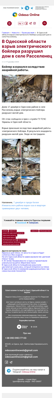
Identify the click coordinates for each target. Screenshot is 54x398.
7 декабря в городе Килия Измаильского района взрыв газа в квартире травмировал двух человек (24, 205)
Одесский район (9, 237)
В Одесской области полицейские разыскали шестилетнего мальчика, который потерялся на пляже (25, 266)
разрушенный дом (9, 240)
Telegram (33, 222)
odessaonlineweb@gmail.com (21, 350)
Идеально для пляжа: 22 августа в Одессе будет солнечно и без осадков (23, 254)
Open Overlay (9, 23)
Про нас (27, 333)
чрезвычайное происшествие (13, 242)
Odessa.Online (28, 372)
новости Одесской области (13, 233)
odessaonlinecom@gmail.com (21, 357)
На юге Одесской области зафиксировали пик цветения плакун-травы (26, 258)
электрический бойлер (11, 244)
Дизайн (21, 379)
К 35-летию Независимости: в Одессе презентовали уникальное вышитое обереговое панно (24, 262)
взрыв (5, 231)
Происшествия (45, 231)
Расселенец (22, 240)
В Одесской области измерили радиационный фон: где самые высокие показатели (25, 270)
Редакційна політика (27, 320)
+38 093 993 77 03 (15, 338)
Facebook (21, 222)
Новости (12, 231)
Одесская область (9, 235)
